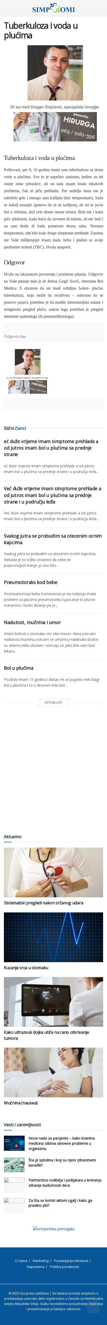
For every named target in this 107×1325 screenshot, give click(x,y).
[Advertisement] (53, 770)
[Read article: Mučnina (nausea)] (53, 1072)
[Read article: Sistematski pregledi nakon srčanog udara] (53, 872)
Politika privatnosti (64, 1266)
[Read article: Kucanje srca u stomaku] (53, 937)
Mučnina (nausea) (21, 1103)
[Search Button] (101, 8)
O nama (21, 1260)
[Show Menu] (6, 8)
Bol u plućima (18, 668)
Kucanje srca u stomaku (26, 968)
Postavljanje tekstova (71, 1260)
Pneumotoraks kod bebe (30, 582)
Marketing (41, 1260)
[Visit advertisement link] (53, 1229)
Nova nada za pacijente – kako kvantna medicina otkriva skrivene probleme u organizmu (62, 1143)
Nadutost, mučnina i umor (32, 622)
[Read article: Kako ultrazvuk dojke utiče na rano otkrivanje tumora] (53, 1002)
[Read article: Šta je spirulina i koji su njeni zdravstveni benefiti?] (14, 1165)
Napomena (35, 1266)
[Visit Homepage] (53, 8)
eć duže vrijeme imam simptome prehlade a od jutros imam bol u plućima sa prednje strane (51, 447)
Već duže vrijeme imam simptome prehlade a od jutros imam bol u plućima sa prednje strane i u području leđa (52, 495)
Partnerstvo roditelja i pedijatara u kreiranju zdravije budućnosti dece (65, 1183)
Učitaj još (53, 702)
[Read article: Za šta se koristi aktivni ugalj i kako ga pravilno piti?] (14, 1205)
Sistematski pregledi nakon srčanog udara (43, 903)
